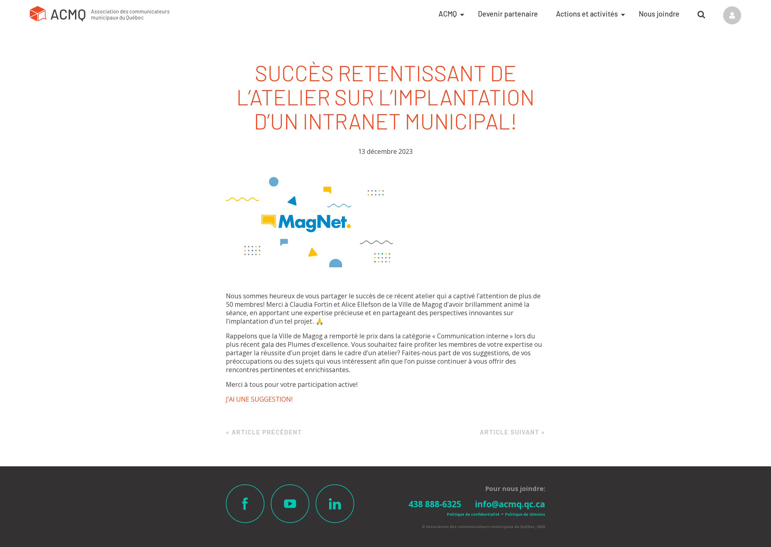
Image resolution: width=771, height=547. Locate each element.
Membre (732, 15)
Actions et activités (587, 13)
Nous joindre (659, 13)
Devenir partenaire (508, 13)
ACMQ (448, 13)
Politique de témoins (525, 514)
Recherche (701, 12)
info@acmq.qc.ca (510, 504)
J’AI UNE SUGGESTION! (259, 399)
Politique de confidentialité (473, 514)
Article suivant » (512, 432)
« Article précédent (264, 432)
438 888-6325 (434, 504)
